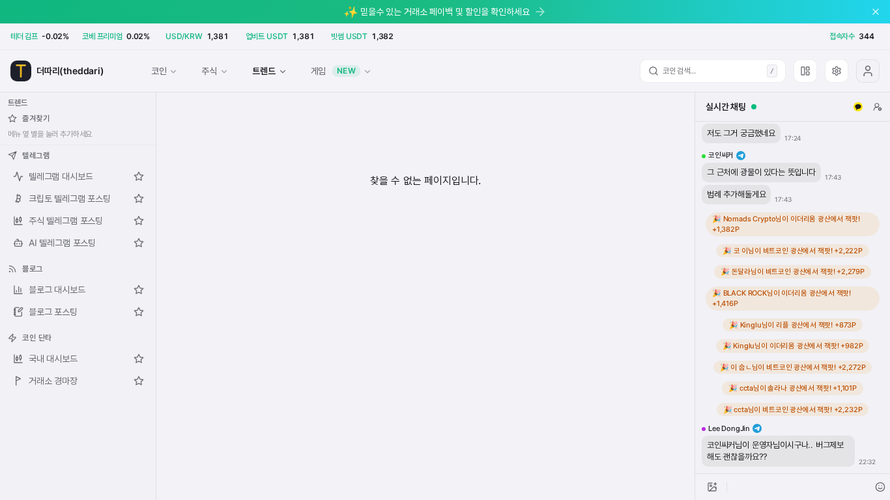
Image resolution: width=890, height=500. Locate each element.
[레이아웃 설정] (805, 71)
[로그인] (868, 71)
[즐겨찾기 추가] (139, 176)
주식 (209, 70)
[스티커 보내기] (880, 487)
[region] (792, 297)
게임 (333, 70)
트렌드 (263, 70)
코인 (159, 70)
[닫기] (876, 12)
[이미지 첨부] (712, 487)
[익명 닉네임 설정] (877, 107)
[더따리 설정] (836, 71)
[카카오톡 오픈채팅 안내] (858, 107)
